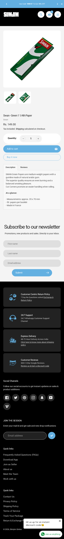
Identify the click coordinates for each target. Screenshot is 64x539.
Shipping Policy (10, 506)
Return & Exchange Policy (15, 520)
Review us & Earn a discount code (35, 366)
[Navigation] (57, 14)
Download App (10, 459)
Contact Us (8, 496)
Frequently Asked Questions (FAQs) (21, 454)
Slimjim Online (16, 529)
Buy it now (12, 157)
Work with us (9, 479)
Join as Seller (10, 464)
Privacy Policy (10, 501)
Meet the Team (10, 474)
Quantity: (12, 138)
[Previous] (6, 4)
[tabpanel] (32, 190)
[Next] (57, 4)
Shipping (20, 129)
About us (7, 469)
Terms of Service (11, 511)
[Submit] (51, 435)
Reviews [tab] (24, 167)
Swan (5, 120)
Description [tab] (10, 167)
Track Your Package (13, 516)
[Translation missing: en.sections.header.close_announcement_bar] (61, 4)
